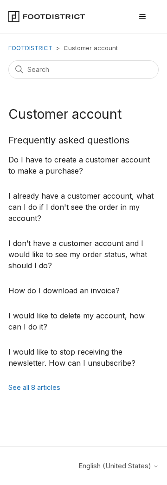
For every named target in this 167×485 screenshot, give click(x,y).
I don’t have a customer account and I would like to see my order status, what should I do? (77, 254)
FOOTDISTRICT (30, 48)
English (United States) (115, 466)
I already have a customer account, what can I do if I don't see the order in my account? (81, 207)
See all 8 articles (34, 387)
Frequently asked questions (68, 140)
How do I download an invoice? (64, 290)
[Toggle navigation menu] (142, 16)
